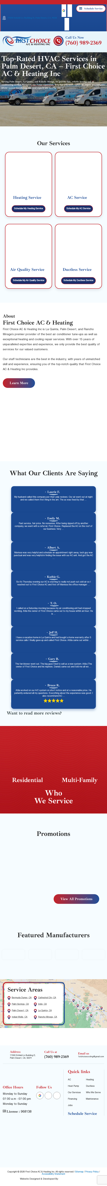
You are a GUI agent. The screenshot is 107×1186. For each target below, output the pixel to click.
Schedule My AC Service (78, 209)
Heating (90, 1080)
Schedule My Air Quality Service (28, 281)
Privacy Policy (92, 1172)
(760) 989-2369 (83, 42)
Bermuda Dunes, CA (22, 998)
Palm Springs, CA (20, 1004)
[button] (105, 2)
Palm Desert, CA (20, 1011)
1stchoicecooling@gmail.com (91, 1057)
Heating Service (27, 197)
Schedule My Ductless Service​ (78, 281)
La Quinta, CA (45, 1011)
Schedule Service (11, 94)
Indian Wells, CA (19, 1017)
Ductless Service (77, 269)
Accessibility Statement (53, 1174)
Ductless (90, 1086)
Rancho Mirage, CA (47, 1017)
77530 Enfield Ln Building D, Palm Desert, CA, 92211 (32, 17)
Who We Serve (93, 1093)
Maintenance (92, 1099)
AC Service (77, 197)
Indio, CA (42, 1004)
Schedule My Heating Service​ (28, 209)
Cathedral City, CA (47, 998)
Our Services (74, 1093)
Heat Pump (73, 1086)
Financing (72, 1099)
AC (69, 1080)
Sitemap (79, 1172)
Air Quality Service (27, 269)
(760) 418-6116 (31, 94)
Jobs (70, 1105)
